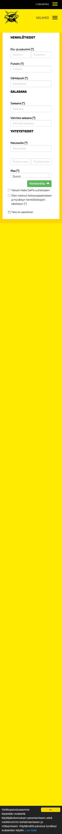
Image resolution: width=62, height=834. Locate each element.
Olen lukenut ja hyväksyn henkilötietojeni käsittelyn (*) (31, 200)
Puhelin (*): (17, 64)
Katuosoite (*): (19, 143)
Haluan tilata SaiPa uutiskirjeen (30, 190)
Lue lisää (31, 830)
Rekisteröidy (37, 183)
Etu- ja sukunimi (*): (22, 49)
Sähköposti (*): (19, 78)
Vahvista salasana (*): (23, 118)
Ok (50, 809)
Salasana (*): (18, 103)
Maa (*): (15, 171)
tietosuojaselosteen (40, 195)
